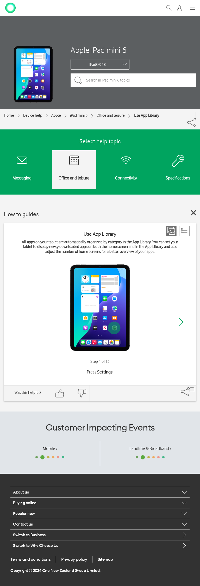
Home (9, 115)
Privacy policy (74, 559)
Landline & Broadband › (150, 448)
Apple (56, 115)
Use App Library (146, 115)
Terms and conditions (30, 559)
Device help (32, 115)
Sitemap (105, 559)
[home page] (10, 7)
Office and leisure (111, 115)
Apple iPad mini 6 (99, 50)
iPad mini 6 (79, 115)
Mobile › (50, 448)
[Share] (195, 115)
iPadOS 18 (97, 64)
